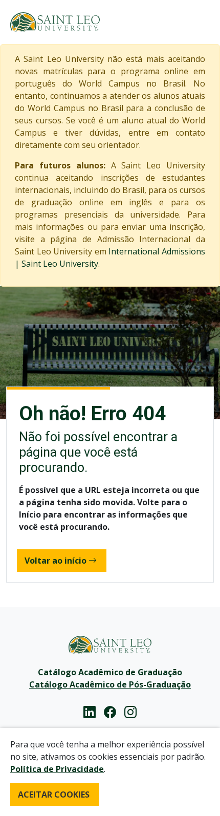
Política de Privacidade (57, 769)
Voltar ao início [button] (55, 560)
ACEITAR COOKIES (54, 794)
